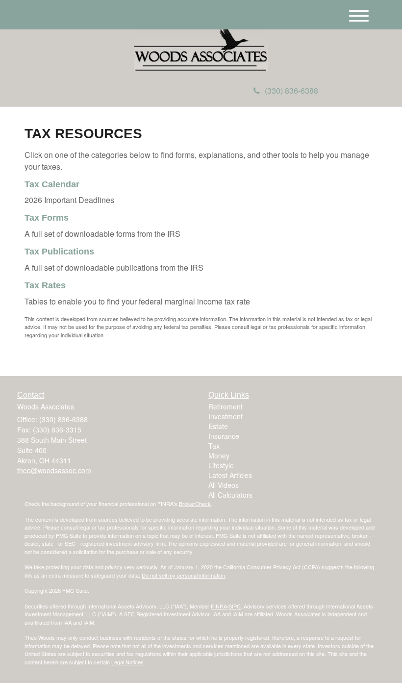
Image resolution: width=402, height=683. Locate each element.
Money (218, 455)
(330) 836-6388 (291, 90)
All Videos (223, 485)
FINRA (219, 606)
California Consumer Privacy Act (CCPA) (271, 567)
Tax (214, 446)
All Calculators (230, 495)
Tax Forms (47, 218)
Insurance (223, 436)
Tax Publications (59, 251)
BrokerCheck (195, 503)
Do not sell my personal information (183, 575)
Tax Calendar (52, 184)
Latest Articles (230, 475)
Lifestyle (221, 465)
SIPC (234, 606)
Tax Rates (45, 285)
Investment (225, 416)
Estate (218, 426)
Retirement (225, 406)
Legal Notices (127, 662)
